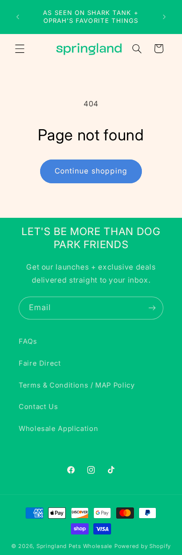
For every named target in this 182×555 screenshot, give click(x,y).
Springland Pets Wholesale (74, 546)
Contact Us (38, 406)
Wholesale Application (58, 428)
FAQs (28, 341)
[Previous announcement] (17, 17)
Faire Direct (40, 363)
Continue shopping (91, 170)
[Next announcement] (164, 17)
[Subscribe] (152, 308)
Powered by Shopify (142, 546)
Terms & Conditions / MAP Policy (77, 385)
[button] (19, 48)
